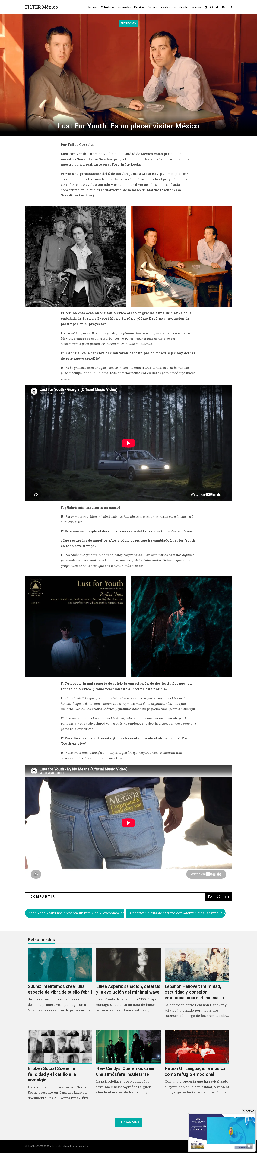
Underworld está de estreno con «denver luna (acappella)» (177, 913)
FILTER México (41, 7)
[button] (232, 7)
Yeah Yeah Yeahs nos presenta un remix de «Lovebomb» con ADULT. (76, 913)
